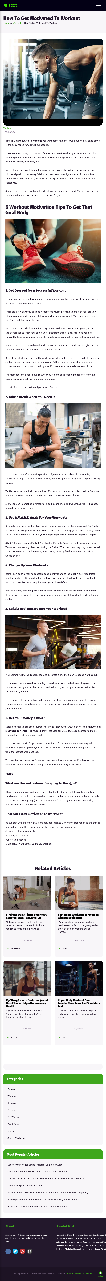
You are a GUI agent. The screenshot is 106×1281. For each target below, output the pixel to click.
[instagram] (29, 1251)
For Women (13, 1117)
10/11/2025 (27, 940)
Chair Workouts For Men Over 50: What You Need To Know (37, 1171)
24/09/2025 (79, 1029)
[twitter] (15, 1251)
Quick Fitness (14, 1124)
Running (11, 1103)
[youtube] (22, 1251)
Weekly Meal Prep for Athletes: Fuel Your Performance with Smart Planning (46, 1178)
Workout (7, 128)
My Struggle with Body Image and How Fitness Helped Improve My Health (27, 1003)
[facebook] (8, 1251)
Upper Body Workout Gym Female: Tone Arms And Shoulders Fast (79, 1003)
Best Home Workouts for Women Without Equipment (78, 916)
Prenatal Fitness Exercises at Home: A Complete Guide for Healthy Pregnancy (47, 1192)
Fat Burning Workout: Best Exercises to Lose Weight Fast (37, 1206)
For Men (11, 1110)
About (70, 1273)
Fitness (11, 1089)
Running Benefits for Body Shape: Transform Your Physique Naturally (43, 1199)
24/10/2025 (79, 940)
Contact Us (78, 1273)
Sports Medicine (16, 1138)
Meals (10, 1131)
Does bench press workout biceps (25, 1185)
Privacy (88, 1273)
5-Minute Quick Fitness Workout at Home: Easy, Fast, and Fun (26, 916)
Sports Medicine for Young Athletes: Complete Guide (34, 1164)
